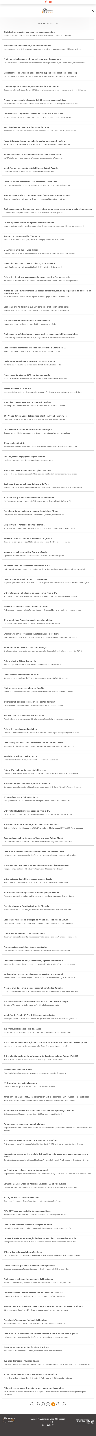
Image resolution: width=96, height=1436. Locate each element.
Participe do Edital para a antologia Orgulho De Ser (27, 127)
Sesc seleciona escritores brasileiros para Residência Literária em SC (35, 348)
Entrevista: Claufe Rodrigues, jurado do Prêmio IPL (27, 811)
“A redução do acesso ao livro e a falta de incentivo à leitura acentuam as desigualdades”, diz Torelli (46, 1155)
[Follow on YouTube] (50, 2)
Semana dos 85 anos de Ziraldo (18, 1070)
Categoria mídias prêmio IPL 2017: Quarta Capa (25, 579)
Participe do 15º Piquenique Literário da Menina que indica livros (33, 114)
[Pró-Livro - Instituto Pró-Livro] (48, 11)
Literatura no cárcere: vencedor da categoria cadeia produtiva (31, 634)
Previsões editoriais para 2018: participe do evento (27, 375)
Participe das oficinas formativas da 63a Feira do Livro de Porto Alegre (36, 1001)
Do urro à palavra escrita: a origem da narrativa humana (29, 223)
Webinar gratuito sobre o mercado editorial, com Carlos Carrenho (33, 988)
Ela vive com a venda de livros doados (21, 250)
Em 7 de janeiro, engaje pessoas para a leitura (24, 457)
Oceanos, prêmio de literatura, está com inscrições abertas (30, 182)
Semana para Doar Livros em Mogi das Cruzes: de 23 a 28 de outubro (35, 1184)
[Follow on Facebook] (45, 2)
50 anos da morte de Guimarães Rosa (21, 797)
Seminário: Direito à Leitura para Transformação (25, 647)
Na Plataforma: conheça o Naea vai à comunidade (26, 1170)
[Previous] (32, 1404)
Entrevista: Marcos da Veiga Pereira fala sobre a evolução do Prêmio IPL (36, 865)
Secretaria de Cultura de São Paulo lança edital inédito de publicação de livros (39, 1110)
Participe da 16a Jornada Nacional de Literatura (25, 1320)
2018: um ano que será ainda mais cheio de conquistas (29, 498)
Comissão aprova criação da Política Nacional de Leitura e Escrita (33, 743)
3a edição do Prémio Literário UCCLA (20, 756)
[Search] (93, 11)
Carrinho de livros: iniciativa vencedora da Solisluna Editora (31, 511)
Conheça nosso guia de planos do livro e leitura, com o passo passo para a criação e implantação (48, 209)
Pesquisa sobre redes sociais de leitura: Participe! (26, 1347)
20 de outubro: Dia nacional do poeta (20, 1083)
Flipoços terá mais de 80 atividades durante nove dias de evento (33, 154)
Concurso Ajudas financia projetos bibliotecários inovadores (31, 86)
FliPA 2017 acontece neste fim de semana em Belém (27, 1211)
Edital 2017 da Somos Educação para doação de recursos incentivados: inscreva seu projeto (45, 1042)
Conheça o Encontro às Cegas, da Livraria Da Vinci (26, 484)
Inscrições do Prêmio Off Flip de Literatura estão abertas (29, 1015)
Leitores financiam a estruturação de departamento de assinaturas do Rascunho (40, 1238)
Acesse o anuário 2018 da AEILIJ (18, 389)
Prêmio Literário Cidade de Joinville (20, 661)
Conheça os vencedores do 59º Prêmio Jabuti (24, 933)
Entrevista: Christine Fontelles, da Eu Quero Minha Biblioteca (31, 824)
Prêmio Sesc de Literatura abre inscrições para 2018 (27, 470)
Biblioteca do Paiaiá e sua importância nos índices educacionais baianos (37, 195)
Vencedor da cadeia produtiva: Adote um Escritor (26, 552)
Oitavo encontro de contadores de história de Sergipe (28, 429)
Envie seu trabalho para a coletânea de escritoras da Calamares (32, 59)
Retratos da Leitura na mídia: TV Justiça (22, 236)
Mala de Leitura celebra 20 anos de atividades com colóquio (31, 1140)
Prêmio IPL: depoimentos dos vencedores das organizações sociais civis (37, 277)
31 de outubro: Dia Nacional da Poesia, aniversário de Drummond (33, 974)
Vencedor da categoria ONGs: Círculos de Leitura (26, 606)
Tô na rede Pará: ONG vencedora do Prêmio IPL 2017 (27, 566)
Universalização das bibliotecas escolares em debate (28, 879)
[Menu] (3, 11)
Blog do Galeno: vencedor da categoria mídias (25, 525)
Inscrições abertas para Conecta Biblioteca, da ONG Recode (31, 168)
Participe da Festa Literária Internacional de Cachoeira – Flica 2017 (34, 1293)
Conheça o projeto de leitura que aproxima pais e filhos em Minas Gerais (36, 307)
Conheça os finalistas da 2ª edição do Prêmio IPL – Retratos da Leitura (36, 920)
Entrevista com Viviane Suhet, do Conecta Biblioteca (27, 46)
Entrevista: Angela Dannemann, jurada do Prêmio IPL (28, 783)
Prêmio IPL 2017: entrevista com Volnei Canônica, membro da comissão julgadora (41, 1334)
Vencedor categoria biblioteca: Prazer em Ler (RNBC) (28, 538)
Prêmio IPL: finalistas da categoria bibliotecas (25, 770)
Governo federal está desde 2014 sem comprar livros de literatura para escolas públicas (43, 1306)
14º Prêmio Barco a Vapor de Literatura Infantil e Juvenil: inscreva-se (35, 416)
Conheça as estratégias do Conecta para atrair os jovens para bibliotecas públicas (41, 334)
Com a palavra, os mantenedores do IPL (22, 675)
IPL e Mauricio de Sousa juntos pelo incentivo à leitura (28, 620)
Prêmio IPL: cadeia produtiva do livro (20, 729)
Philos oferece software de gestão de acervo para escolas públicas (34, 1388)
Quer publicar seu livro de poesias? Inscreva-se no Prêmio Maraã (33, 838)
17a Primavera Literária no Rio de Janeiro (22, 1029)
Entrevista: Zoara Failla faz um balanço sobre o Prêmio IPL (30, 593)
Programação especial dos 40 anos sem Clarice (25, 947)
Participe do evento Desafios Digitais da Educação (26, 906)
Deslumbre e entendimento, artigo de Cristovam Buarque (29, 361)
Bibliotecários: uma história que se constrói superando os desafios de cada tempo (41, 73)
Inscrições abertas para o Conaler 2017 (21, 1197)
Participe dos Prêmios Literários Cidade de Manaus (27, 320)
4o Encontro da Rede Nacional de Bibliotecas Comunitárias (30, 1374)
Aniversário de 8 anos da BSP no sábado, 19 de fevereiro (29, 263)
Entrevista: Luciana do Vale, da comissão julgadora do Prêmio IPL (33, 961)
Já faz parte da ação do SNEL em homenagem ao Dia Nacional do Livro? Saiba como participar (46, 1097)
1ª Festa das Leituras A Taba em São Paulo (23, 1252)
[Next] (64, 1404)
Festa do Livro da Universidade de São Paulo (24, 715)
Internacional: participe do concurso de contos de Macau (29, 702)
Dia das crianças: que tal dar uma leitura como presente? (29, 1265)
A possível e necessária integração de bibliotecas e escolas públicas (35, 100)
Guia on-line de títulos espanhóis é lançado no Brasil (28, 1225)
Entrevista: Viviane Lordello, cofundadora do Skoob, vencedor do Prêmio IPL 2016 (41, 1056)
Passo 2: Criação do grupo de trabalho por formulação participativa (34, 141)
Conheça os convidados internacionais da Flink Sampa (28, 1279)
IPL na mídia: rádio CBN (14, 443)
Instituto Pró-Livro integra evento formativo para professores (31, 893)
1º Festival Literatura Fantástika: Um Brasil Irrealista (27, 402)
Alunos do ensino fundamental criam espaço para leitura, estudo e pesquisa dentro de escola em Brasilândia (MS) (48, 292)
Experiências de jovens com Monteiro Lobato (24, 1124)
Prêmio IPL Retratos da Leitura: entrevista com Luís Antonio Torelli (34, 852)
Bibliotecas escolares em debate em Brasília (24, 688)
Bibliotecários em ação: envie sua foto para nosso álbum (29, 32)
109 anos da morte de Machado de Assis (22, 1361)
